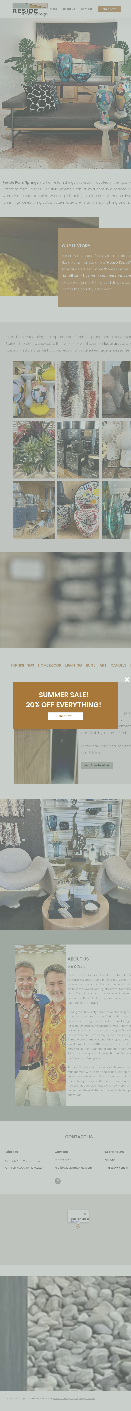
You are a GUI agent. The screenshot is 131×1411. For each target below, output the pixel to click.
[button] (126, 679)
